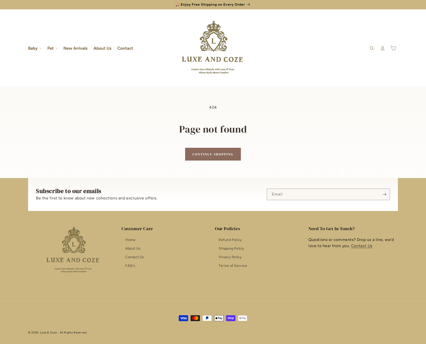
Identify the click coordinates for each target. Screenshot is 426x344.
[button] (34, 48)
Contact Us (134, 257)
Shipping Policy (231, 248)
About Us (133, 248)
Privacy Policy (230, 257)
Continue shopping (213, 154)
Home (130, 240)
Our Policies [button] (227, 228)
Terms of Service (233, 266)
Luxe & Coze (48, 332)
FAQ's (130, 266)
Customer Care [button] (137, 228)
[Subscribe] (384, 194)
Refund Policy (230, 240)
